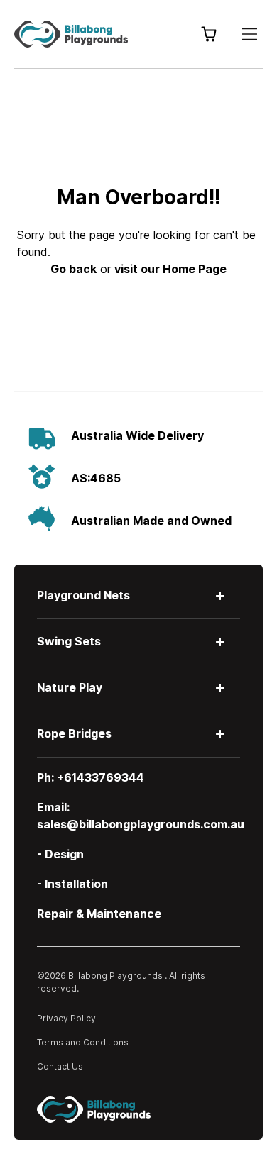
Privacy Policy (66, 1018)
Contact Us (60, 1066)
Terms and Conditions (83, 1042)
